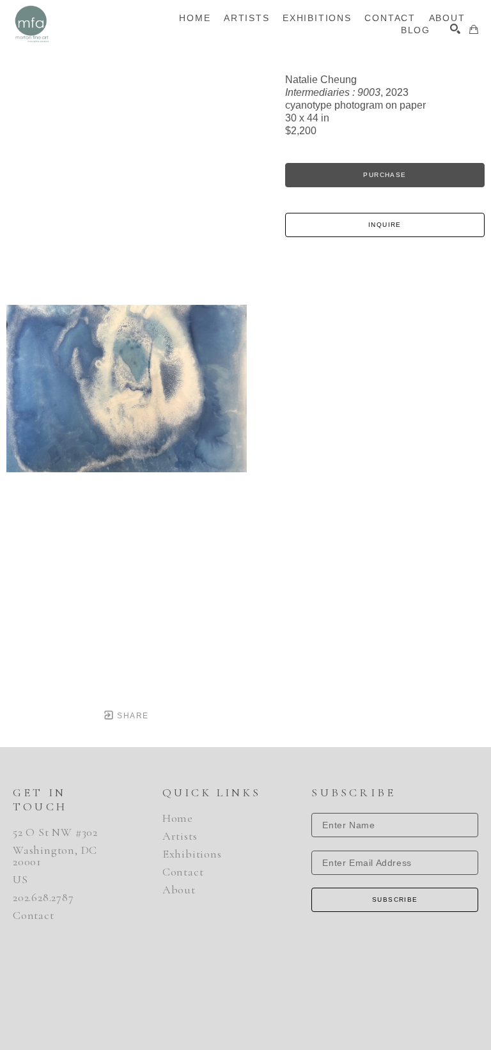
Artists (180, 836)
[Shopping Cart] (473, 29)
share (131, 715)
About (179, 889)
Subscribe (395, 899)
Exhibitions (192, 854)
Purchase (384, 174)
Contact (33, 915)
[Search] (455, 29)
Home (177, 818)
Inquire (384, 224)
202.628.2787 (43, 897)
